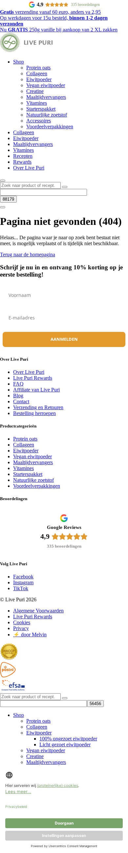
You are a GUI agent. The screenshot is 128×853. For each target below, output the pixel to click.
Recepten (22, 156)
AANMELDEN (64, 339)
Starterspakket (40, 109)
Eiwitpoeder (39, 79)
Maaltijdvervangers (46, 97)
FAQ (18, 384)
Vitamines (36, 103)
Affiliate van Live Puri (36, 389)
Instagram (23, 582)
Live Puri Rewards (32, 378)
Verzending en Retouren (38, 407)
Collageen (36, 73)
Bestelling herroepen (34, 413)
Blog (18, 395)
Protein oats (38, 67)
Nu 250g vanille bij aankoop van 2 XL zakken (58, 29)
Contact (21, 401)
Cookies (21, 622)
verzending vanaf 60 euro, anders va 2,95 (50, 12)
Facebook (23, 576)
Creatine (35, 91)
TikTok (20, 588)
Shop (18, 61)
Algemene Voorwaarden (38, 610)
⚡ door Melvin (30, 634)
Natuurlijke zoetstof (46, 115)
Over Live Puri (28, 168)
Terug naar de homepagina (27, 254)
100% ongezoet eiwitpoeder (68, 738)
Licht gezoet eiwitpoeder (65, 744)
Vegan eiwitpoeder (45, 85)
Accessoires (38, 120)
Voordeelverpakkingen (49, 126)
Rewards (22, 162)
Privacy (21, 628)
